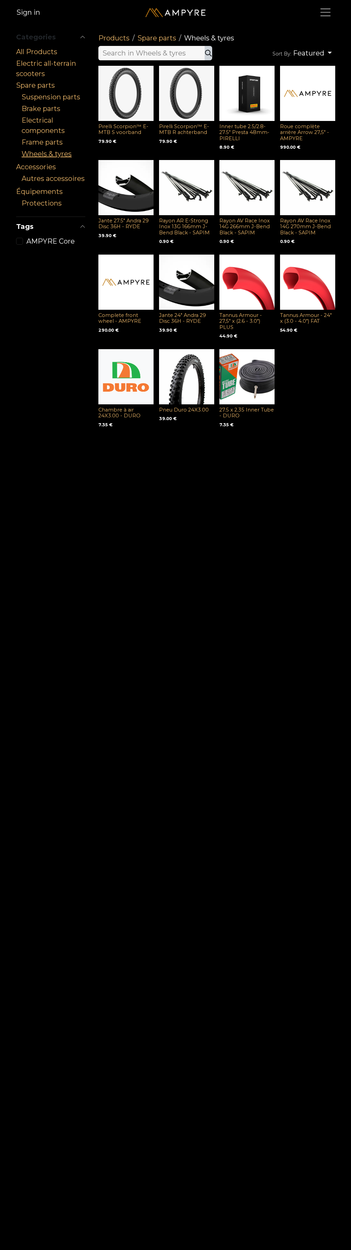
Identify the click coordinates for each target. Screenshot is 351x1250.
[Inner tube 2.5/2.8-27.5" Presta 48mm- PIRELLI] (247, 93)
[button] (302, 53)
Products (114, 38)
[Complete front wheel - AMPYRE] (126, 282)
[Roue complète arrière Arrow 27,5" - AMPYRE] (307, 93)
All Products (36, 52)
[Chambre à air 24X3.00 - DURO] (126, 376)
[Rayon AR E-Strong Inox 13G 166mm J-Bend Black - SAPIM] (186, 187)
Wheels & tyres (47, 154)
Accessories (36, 167)
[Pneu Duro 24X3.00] (186, 376)
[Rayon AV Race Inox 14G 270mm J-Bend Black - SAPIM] (307, 187)
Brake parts (41, 109)
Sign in (28, 12)
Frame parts (42, 142)
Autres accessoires (53, 178)
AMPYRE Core (50, 241)
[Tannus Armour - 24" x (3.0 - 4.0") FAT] (307, 282)
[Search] (208, 53)
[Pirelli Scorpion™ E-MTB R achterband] (186, 93)
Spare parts (35, 85)
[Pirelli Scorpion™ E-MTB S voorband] (126, 93)
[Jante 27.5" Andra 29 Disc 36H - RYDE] (126, 187)
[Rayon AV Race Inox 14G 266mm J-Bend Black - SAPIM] (247, 187)
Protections (42, 203)
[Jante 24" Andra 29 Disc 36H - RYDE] (186, 282)
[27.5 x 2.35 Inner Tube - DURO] (247, 376)
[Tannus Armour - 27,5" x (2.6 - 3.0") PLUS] (247, 282)
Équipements (39, 191)
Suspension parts (51, 97)
